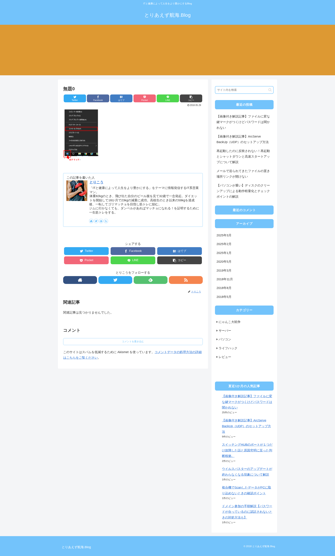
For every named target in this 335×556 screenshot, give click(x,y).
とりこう (96, 182)
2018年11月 (225, 279)
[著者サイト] (91, 221)
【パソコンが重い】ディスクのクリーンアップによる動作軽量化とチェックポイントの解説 (243, 191)
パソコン (225, 339)
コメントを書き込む (133, 341)
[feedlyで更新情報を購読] (101, 221)
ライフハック (228, 348)
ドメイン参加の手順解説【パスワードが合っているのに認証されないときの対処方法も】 (247, 511)
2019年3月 (224, 270)
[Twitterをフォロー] (96, 221)
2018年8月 (224, 288)
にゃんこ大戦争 (230, 322)
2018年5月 (224, 297)
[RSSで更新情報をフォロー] (106, 221)
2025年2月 (224, 244)
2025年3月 (224, 235)
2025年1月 (224, 253)
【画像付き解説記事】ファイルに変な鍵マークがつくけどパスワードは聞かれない (243, 122)
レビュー (225, 357)
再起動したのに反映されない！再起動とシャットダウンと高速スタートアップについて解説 (243, 156)
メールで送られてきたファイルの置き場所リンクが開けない (243, 173)
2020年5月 (224, 261)
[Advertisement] (167, 50)
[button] (270, 90)
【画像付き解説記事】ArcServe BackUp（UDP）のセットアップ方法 (243, 139)
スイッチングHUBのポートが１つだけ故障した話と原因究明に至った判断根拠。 (247, 450)
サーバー (225, 330)
